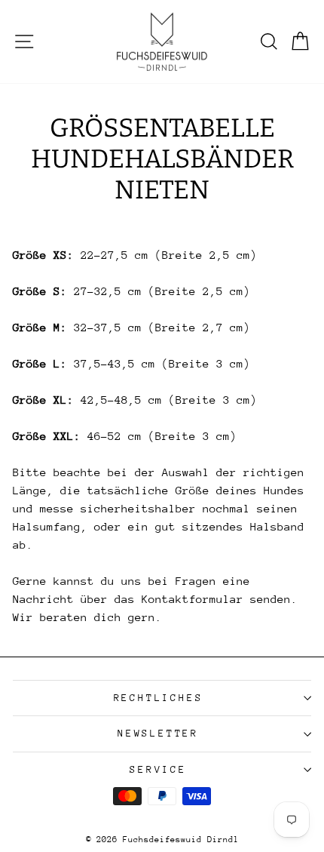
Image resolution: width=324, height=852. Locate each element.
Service (158, 769)
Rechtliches (158, 697)
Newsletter (158, 733)
